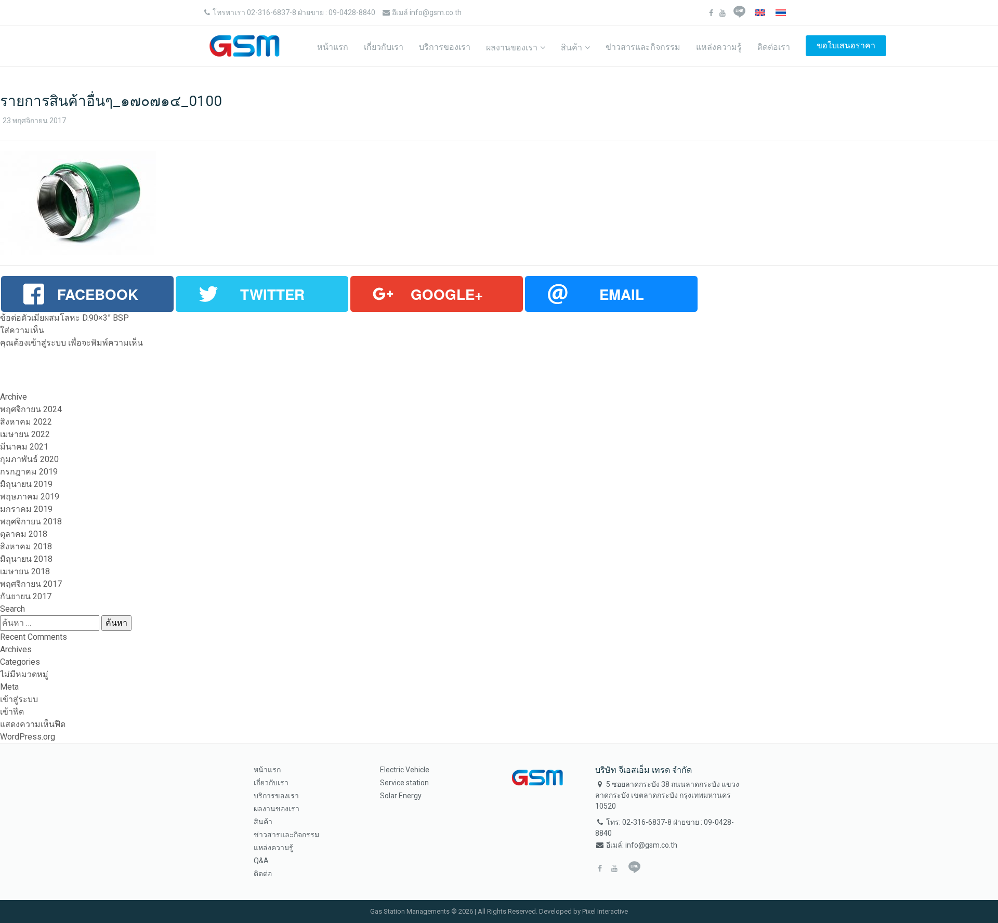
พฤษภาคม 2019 (29, 497)
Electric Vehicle (404, 770)
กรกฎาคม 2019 (29, 472)
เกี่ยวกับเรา (383, 47)
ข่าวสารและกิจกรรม (643, 47)
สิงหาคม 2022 (26, 422)
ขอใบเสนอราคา (846, 45)
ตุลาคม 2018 (23, 534)
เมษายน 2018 (25, 571)
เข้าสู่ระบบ (47, 343)
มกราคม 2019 (26, 509)
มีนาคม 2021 (24, 447)
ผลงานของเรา (511, 47)
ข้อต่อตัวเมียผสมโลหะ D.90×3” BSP (64, 318)
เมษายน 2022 (25, 434)
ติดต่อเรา (773, 47)
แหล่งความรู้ (719, 47)
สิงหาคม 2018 (26, 546)
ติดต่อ (263, 873)
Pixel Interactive (605, 911)
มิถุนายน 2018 (26, 559)
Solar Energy (401, 796)
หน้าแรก (332, 47)
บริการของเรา (444, 47)
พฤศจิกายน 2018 (31, 521)
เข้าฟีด (12, 712)
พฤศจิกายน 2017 (31, 584)
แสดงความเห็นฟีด (32, 724)
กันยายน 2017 (25, 596)
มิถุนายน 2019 (26, 484)
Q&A (261, 860)
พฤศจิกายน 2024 (31, 409)
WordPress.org (27, 737)
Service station (404, 783)
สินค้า (571, 47)
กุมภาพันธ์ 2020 (29, 459)
